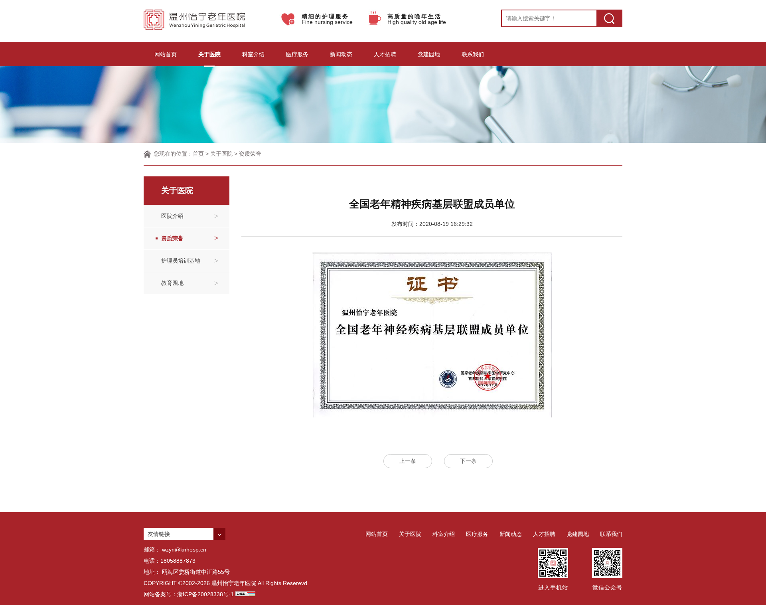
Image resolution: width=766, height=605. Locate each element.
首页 (198, 153)
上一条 (407, 461)
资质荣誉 (250, 153)
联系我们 (473, 54)
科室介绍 (253, 54)
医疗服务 (297, 54)
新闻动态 (341, 54)
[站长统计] (245, 594)
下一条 (468, 461)
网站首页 (165, 54)
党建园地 (429, 54)
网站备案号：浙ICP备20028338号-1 (189, 594)
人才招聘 (385, 54)
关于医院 (209, 54)
